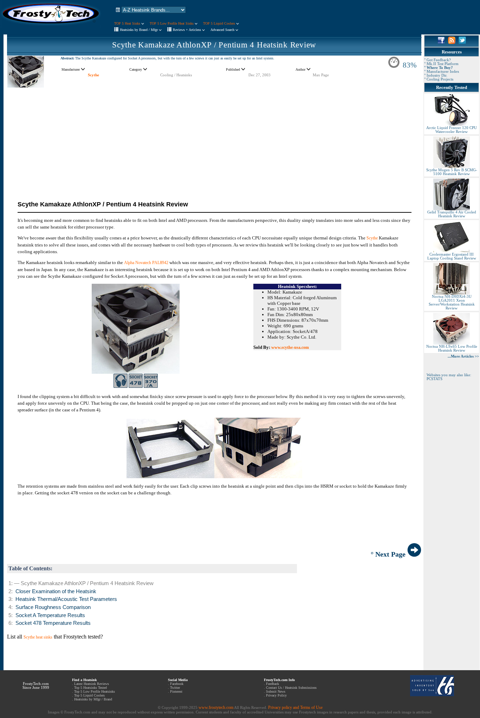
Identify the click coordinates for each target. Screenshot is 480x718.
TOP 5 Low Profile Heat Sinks (172, 23)
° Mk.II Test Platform (441, 64)
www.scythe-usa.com (290, 347)
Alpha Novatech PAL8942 (146, 262)
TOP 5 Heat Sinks (127, 23)
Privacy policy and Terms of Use (295, 707)
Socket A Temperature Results (50, 615)
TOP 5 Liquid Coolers (219, 23)
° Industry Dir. (435, 75)
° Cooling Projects (438, 79)
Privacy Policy (276, 695)
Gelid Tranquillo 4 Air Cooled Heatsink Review (451, 214)
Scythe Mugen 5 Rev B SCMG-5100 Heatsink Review (451, 172)
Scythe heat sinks (38, 637)
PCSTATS (434, 379)
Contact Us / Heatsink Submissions (291, 688)
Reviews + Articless (187, 30)
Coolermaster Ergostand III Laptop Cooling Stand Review (451, 256)
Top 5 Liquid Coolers (89, 695)
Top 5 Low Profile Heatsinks (94, 691)
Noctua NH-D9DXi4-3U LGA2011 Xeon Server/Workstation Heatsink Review (452, 302)
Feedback (272, 684)
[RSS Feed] (451, 42)
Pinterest (176, 691)
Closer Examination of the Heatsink (55, 591)
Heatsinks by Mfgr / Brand (93, 699)
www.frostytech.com (216, 707)
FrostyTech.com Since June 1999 (35, 686)
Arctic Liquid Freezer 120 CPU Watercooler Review (451, 130)
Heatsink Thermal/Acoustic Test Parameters (66, 599)
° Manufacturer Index (441, 71)
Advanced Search (222, 30)
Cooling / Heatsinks (176, 75)
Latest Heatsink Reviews (91, 684)
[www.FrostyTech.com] (51, 26)
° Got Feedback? (437, 60)
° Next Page (389, 554)
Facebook (176, 684)
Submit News (275, 691)
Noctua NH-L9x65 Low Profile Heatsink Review (451, 348)
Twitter (175, 688)
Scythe (93, 75)
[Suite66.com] (432, 694)
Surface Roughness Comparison (53, 607)
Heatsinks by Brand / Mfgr (139, 30)
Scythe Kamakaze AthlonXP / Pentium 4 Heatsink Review (214, 44)
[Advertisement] (214, 137)
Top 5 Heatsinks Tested (90, 688)
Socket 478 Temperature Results (53, 623)
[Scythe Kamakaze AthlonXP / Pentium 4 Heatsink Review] (25, 86)
